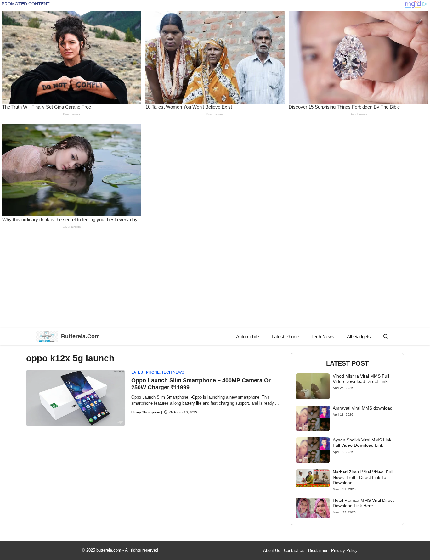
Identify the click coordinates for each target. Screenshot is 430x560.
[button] (385, 336)
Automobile (247, 336)
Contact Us (294, 550)
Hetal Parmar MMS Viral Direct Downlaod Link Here (363, 503)
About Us (271, 550)
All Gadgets (359, 336)
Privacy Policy (344, 550)
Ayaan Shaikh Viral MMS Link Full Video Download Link (362, 442)
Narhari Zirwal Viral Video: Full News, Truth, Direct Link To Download (363, 477)
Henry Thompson (145, 412)
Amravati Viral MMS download (363, 408)
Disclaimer (317, 550)
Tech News (322, 336)
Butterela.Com (80, 336)
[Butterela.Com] (47, 336)
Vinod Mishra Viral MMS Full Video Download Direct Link (361, 378)
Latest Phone (285, 336)
